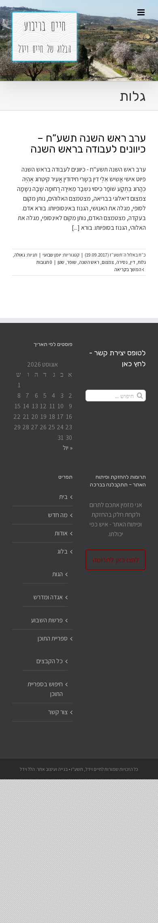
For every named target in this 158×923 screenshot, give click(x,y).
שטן (61, 262)
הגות (57, 574)
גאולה (19, 255)
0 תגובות (44, 262)
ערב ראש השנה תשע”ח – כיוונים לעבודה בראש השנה (88, 143)
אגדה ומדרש (48, 597)
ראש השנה (89, 262)
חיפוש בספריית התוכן (45, 689)
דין (132, 262)
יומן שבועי (52, 255)
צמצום (108, 262)
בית (63, 496)
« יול (68, 447)
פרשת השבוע (47, 620)
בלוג (62, 551)
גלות (142, 262)
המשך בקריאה (128, 269)
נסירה (122, 262)
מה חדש (58, 515)
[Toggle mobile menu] (141, 12)
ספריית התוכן (53, 638)
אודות (61, 533)
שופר (72, 262)
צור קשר (58, 712)
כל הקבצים (49, 661)
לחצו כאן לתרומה (116, 559)
